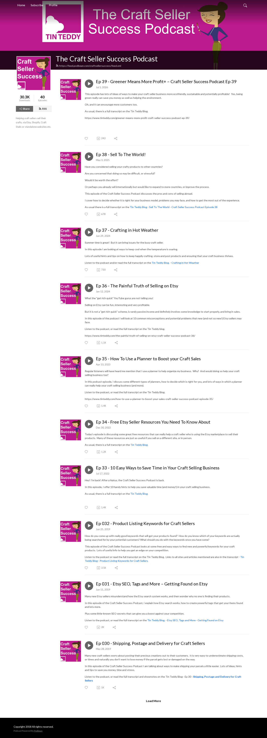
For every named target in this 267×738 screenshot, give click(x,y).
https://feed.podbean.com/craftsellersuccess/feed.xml (90, 65)
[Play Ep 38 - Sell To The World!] (89, 156)
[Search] (245, 5)
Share (26, 108)
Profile (53, 5)
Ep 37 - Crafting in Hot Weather (127, 230)
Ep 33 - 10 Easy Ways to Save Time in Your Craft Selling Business (157, 467)
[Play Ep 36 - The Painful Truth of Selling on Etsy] (89, 288)
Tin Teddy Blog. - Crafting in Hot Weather (175, 262)
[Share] (116, 138)
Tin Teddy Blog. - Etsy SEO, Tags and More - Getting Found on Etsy (185, 620)
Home (21, 5)
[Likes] (86, 138)
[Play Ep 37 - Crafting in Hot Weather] (89, 232)
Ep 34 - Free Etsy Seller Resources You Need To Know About (153, 421)
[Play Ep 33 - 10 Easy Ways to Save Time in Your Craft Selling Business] (89, 470)
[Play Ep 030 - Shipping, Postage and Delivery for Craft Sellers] (89, 645)
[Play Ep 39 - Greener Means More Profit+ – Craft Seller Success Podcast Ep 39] (89, 83)
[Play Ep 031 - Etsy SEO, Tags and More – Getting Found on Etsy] (89, 586)
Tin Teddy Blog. (139, 444)
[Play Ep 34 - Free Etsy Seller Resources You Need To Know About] (89, 424)
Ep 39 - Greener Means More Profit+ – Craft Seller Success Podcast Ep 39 (166, 81)
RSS (44, 108)
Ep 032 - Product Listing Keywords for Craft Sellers (145, 523)
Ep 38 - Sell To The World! (121, 154)
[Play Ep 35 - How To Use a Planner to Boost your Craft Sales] (89, 361)
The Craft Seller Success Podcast (107, 58)
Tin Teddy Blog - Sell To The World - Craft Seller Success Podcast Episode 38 (173, 207)
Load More (153, 701)
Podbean (38, 730)
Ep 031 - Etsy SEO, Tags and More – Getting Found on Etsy (152, 583)
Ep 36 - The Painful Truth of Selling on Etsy (137, 285)
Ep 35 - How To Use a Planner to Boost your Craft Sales (148, 358)
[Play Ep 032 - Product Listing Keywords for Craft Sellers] (89, 525)
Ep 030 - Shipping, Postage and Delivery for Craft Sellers (150, 643)
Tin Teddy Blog (139, 493)
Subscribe (37, 5)
